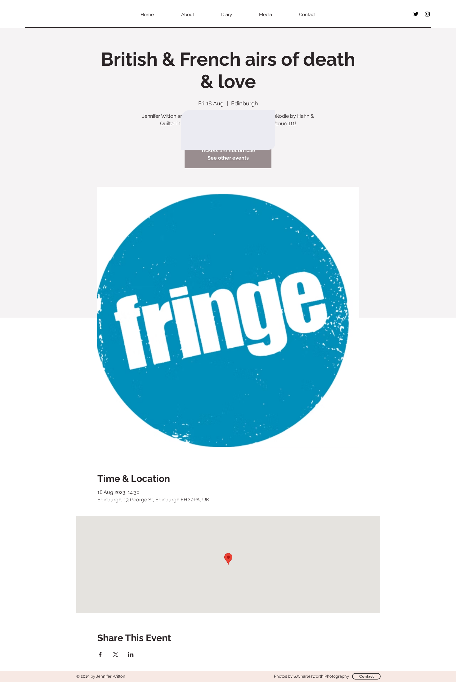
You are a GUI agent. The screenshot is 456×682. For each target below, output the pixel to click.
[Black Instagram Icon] (427, 14)
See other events (228, 158)
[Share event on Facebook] (100, 654)
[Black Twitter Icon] (416, 14)
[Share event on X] (115, 654)
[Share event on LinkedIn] (131, 654)
